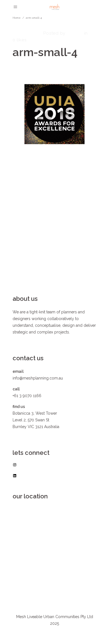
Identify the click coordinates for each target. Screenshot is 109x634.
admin (74, 33)
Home (17, 17)
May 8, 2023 (26, 33)
